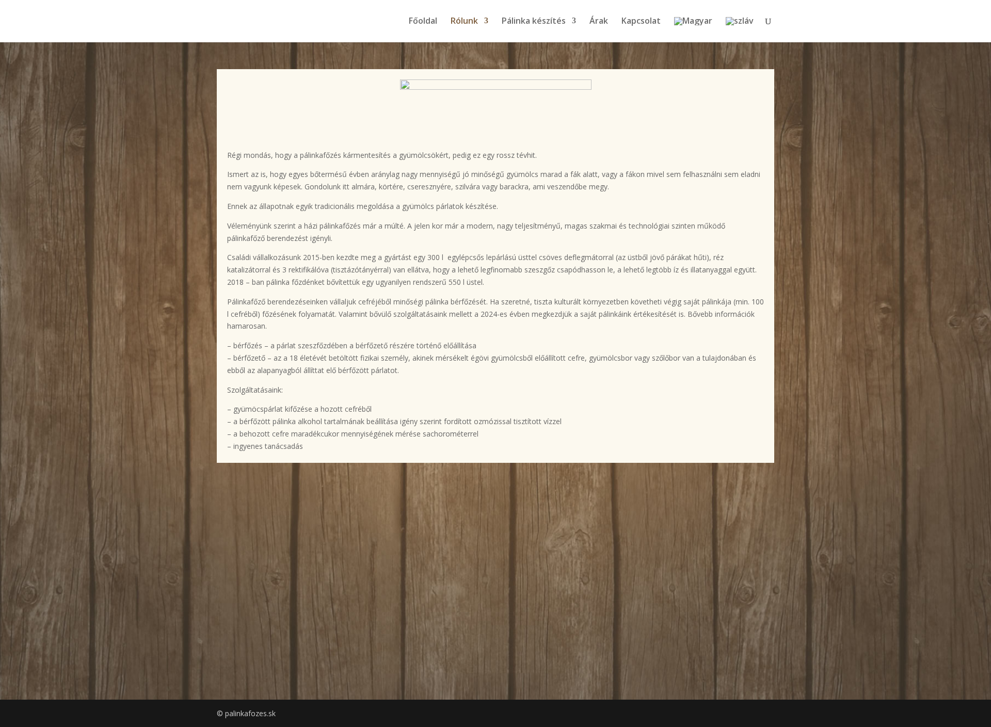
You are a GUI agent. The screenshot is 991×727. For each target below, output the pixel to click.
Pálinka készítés (534, 21)
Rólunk (464, 21)
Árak (598, 21)
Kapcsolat (641, 21)
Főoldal (423, 21)
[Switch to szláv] (740, 29)
